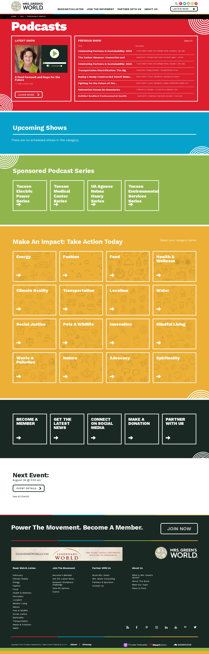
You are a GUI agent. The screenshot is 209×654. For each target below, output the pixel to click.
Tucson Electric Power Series (24, 194)
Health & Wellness (22, 593)
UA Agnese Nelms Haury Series (102, 194)
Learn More (26, 94)
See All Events (21, 496)
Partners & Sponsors (102, 582)
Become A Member (62, 575)
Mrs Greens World (34, 6)
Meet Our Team (140, 584)
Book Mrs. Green (100, 575)
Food (15, 589)
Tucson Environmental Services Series (143, 194)
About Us (151, 9)
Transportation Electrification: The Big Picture (102, 71)
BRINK (64, 644)
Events (55, 592)
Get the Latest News (63, 578)
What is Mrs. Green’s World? (142, 576)
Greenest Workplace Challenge (62, 583)
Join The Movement (100, 9)
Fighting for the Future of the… (97, 83)
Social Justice (20, 614)
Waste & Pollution (22, 624)
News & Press (139, 588)
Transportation (20, 621)
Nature (16, 607)
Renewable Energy (36, 16)
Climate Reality (20, 578)
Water (16, 628)
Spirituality (18, 617)
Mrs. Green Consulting (103, 578)
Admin (73, 644)
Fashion (17, 586)
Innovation (18, 596)
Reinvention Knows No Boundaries (99, 89)
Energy (16, 582)
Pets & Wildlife (20, 610)
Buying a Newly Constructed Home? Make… (105, 76)
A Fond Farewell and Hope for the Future (37, 78)
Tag (22, 16)
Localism (17, 600)
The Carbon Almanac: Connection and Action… (101, 58)
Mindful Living (20, 603)
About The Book (140, 581)
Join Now (179, 528)
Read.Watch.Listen (71, 9)
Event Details (26, 488)
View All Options (60, 588)
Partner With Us (129, 9)
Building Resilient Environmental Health (102, 96)
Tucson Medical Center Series (62, 194)
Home (13, 16)
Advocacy (18, 575)
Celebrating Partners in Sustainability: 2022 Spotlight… (105, 52)
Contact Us (98, 586)
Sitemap (86, 644)
